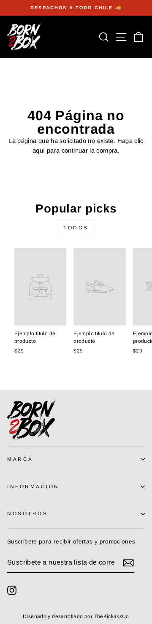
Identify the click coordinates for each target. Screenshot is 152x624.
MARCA (20, 459)
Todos (76, 228)
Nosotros (27, 513)
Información (33, 486)
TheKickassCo (111, 616)
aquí (39, 150)
